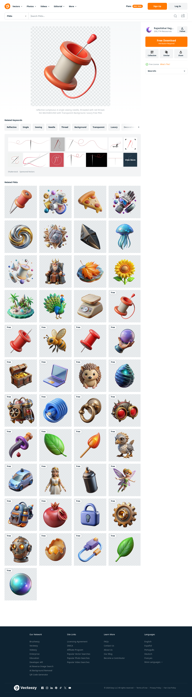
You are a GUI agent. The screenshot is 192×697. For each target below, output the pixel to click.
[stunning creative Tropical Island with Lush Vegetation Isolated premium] (21, 306)
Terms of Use (141, 687)
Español (148, 645)
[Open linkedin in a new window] (51, 688)
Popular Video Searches (78, 662)
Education (34, 658)
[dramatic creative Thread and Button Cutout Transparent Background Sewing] (55, 202)
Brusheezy (35, 641)
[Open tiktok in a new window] (61, 688)
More (71, 6)
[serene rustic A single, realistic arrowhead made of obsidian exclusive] (90, 236)
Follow (182, 31)
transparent (98, 127)
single (26, 127)
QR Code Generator (39, 674)
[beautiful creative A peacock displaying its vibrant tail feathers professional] (55, 306)
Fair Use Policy (170, 687)
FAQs (106, 641)
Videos (44, 6)
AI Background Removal (41, 670)
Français (148, 658)
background (80, 127)
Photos (30, 6)
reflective (11, 127)
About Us (108, 649)
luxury (114, 127)
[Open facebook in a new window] (42, 688)
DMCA (70, 645)
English (147, 641)
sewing (38, 127)
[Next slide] (136, 127)
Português (149, 649)
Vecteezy (34, 645)
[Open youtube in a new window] (70, 688)
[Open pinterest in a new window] (56, 688)
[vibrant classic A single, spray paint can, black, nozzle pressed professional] (90, 480)
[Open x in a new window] (65, 688)
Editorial (58, 6)
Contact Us (109, 645)
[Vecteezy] (7, 6)
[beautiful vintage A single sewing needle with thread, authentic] (21, 202)
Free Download (166, 42)
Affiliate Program (75, 649)
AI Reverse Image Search (41, 666)
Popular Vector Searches (78, 654)
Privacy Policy (155, 687)
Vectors (16, 6)
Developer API (36, 662)
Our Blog (108, 654)
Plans (128, 6)
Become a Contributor (114, 658)
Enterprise (35, 654)
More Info (152, 71)
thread (64, 127)
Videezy (33, 649)
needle (51, 127)
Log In (178, 6)
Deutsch (148, 654)
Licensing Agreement (77, 641)
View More (130, 160)
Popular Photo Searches (78, 658)
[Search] (175, 16)
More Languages (152, 662)
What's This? (165, 64)
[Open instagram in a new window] (47, 688)
